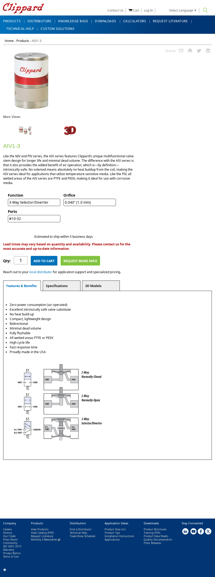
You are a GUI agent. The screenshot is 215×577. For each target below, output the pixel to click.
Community (10, 543)
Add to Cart (44, 261)
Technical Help (78, 533)
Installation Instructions (119, 536)
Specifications (57, 286)
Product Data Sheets (156, 536)
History (7, 533)
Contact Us (115, 10)
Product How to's (115, 529)
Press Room (10, 539)
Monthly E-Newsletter (45, 539)
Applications (112, 539)
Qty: (7, 260)
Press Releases (152, 543)
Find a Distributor (81, 529)
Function (15, 195)
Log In (148, 10)
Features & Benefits (21, 286)
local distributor (40, 272)
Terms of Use (11, 556)
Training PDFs (152, 533)
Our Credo (9, 536)
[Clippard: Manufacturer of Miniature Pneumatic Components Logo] (23, 8)
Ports (12, 211)
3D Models (93, 286)
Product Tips (112, 533)
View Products (40, 529)
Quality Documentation (158, 539)
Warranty (8, 550)
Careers (7, 529)
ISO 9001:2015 (12, 546)
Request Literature (42, 536)
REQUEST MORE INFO (80, 261)
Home (9, 41)
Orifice (69, 195)
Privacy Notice (11, 553)
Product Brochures (155, 529)
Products (22, 41)
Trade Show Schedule (82, 536)
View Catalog (39, 533)
